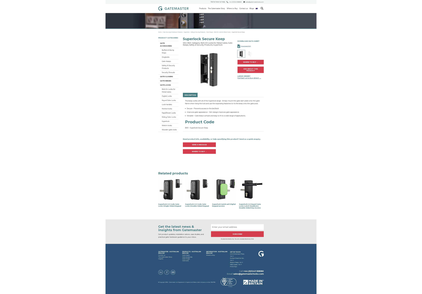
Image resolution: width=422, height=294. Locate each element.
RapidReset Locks (169, 113)
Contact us (243, 8)
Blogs (251, 8)
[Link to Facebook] (166, 272)
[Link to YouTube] (173, 272)
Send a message (199, 145)
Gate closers (166, 77)
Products (202, 8)
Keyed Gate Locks (169, 100)
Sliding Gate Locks (169, 117)
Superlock (186, 32)
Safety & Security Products (198, 32)
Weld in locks (167, 125)
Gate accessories (166, 44)
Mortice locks (167, 109)
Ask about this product (250, 70)
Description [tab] (190, 95)
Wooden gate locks (169, 130)
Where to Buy (232, 8)
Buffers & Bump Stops (168, 51)
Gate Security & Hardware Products (172, 32)
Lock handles (167, 105)
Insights (160, 259)
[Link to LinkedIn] (160, 272)
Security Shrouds (168, 72)
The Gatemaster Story (216, 8)
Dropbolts (165, 57)
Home (160, 32)
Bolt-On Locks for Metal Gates (222, 32)
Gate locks (165, 85)
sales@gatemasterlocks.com (255, 2)
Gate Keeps (209, 32)
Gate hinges (165, 81)
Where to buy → (250, 62)
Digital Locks (167, 96)
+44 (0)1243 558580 (235, 2)
